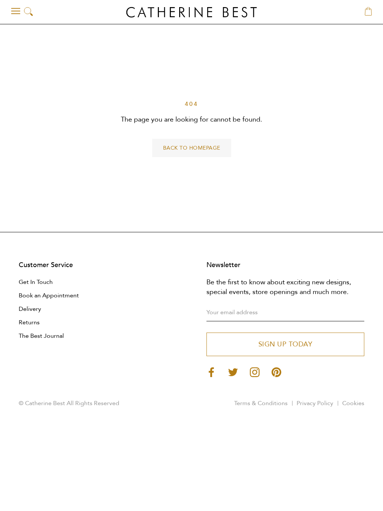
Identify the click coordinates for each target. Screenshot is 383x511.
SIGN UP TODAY (285, 344)
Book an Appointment (49, 295)
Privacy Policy (315, 403)
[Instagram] (255, 372)
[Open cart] (368, 12)
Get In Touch (36, 282)
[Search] (28, 12)
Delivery (30, 309)
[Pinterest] (276, 372)
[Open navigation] (15, 11)
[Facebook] (211, 372)
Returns (29, 322)
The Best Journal (41, 336)
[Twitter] (233, 372)
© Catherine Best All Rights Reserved (69, 403)
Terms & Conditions (261, 403)
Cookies (353, 403)
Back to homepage (191, 148)
